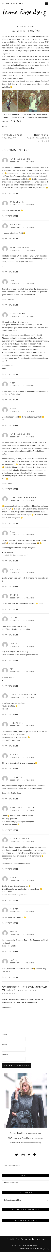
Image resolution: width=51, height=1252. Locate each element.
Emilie (13, 932)
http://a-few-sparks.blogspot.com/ (14, 895)
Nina (13, 383)
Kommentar (7, 1008)
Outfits (8, 126)
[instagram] (23, 1155)
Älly (12, 532)
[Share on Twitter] (14, 121)
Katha (13, 960)
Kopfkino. (16, 225)
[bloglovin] (34, 1155)
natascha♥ (16, 723)
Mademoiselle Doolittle (25, 807)
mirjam (14, 754)
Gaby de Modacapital (23, 695)
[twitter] (16, 1155)
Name (5, 1034)
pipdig (46, 1249)
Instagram (25, 1239)
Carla (13, 643)
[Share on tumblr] (21, 121)
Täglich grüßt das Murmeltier (38, 138)
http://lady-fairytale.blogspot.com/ (14, 555)
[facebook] (29, 1155)
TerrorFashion (19, 247)
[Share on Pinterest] (18, 121)
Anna (13, 408)
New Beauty (12, 136)
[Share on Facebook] (11, 121)
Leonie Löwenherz (29, 1245)
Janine (14, 595)
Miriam (14, 909)
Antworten (11, 193)
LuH (12, 280)
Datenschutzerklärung (31, 1143)
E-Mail (5, 1044)
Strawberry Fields (22, 839)
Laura (14, 618)
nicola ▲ (15, 569)
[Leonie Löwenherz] (25, 9)
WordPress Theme (29, 1249)
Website (5, 1055)
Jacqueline (17, 202)
